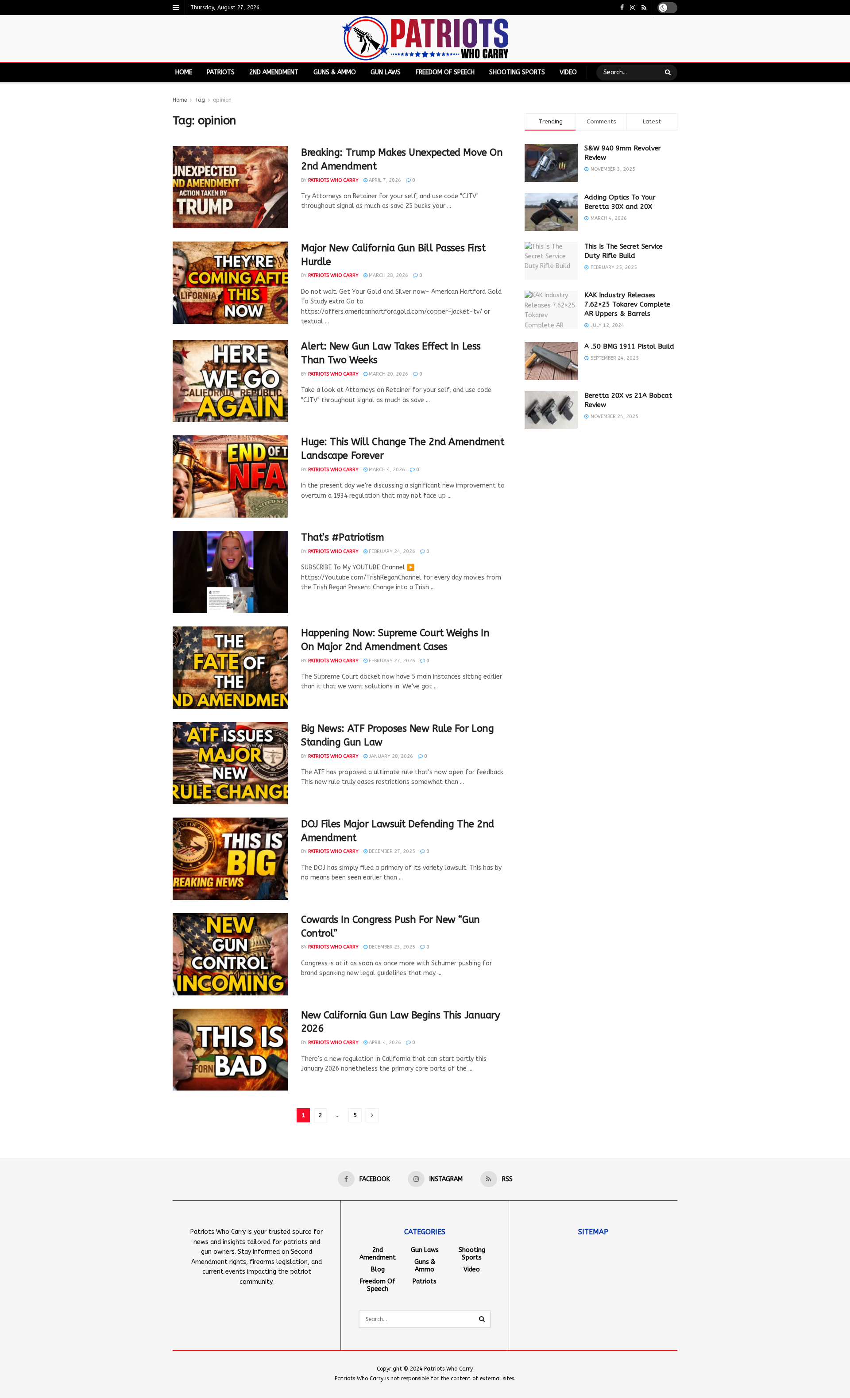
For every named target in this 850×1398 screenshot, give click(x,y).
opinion (222, 100)
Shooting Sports (517, 72)
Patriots (221, 72)
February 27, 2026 (391, 661)
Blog (378, 1269)
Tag (200, 100)
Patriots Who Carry (333, 180)
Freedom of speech (445, 72)
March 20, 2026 (387, 374)
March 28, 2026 (387, 275)
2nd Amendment (273, 72)
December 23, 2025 (391, 947)
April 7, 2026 (384, 180)
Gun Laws (386, 72)
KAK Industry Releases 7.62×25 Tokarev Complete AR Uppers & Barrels (627, 304)
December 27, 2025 (391, 851)
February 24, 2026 (391, 551)
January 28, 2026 (390, 756)
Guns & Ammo (334, 72)
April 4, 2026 (384, 1042)
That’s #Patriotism (342, 537)
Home (183, 72)
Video (568, 72)
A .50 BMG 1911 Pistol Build (629, 346)
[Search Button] (669, 73)
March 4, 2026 (386, 469)
